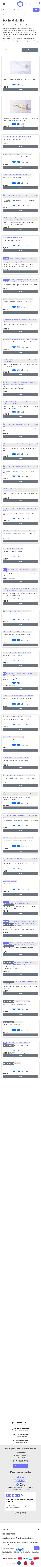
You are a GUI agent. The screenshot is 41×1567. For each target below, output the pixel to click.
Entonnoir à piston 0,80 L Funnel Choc (15, 1004)
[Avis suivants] (38, 1501)
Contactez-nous (20, 1466)
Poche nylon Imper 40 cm (11, 1066)
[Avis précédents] (3, 1501)
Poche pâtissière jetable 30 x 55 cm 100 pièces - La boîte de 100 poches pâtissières (20, 119)
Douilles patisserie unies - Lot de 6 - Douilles (18, 841)
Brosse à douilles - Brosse (11, 240)
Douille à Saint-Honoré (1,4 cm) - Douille (16, 719)
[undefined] (32, 1487)
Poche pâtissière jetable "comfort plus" (16, 1045)
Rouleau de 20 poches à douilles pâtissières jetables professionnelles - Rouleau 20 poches (18, 948)
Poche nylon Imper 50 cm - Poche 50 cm (16, 157)
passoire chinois (8, 40)
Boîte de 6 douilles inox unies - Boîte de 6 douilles (20, 342)
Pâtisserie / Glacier (16, 15)
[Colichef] (20, 4)
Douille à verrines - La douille (12, 551)
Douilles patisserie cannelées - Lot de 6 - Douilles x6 (20, 820)
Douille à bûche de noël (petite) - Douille (16, 139)
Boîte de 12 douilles (9, 884)
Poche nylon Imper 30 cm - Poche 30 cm (16, 634)
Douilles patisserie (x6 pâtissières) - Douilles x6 (19, 534)
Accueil (5, 15)
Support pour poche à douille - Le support (17, 301)
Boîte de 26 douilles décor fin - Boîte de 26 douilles (20, 493)
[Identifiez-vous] (34, 4)
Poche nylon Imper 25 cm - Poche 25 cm (16, 655)
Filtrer (30, 50)
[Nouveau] (20, 260)
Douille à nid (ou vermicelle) (12, 1024)
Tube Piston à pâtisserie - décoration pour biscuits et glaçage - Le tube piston (20, 967)
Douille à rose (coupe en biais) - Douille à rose (18, 778)
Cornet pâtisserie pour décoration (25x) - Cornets (19, 79)
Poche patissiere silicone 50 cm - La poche (17, 698)
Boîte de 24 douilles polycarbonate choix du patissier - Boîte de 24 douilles (18, 223)
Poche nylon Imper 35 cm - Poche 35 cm (16, 614)
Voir (20, 89)
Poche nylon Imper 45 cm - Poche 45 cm (16, 177)
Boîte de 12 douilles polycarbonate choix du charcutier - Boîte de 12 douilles (17, 387)
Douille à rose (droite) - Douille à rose (15, 760)
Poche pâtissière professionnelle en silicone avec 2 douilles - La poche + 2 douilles (20, 284)
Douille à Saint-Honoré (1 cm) (12, 740)
